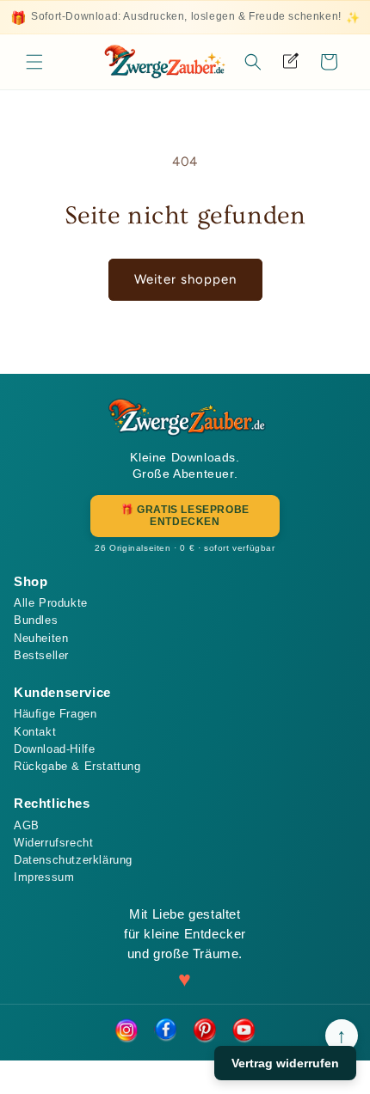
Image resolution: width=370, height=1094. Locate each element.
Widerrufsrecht (53, 842)
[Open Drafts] (291, 62)
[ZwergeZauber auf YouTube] (244, 1031)
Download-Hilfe (54, 749)
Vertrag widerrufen (285, 1063)
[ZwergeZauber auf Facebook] (165, 1031)
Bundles (36, 620)
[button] (34, 62)
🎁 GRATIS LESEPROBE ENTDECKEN (185, 516)
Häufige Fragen (55, 713)
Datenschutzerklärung (73, 859)
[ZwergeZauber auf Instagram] (125, 1031)
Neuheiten (41, 638)
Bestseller (41, 655)
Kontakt (35, 731)
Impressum (44, 877)
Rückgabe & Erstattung (77, 766)
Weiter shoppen (185, 279)
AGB (27, 825)
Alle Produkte (51, 602)
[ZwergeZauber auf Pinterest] (204, 1031)
